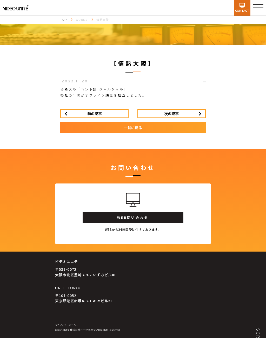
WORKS (82, 19)
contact (242, 10)
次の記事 (171, 113)
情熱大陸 (102, 19)
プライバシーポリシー (66, 325)
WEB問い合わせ (133, 217)
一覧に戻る (133, 127)
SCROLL (257, 339)
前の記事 (94, 113)
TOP (63, 19)
